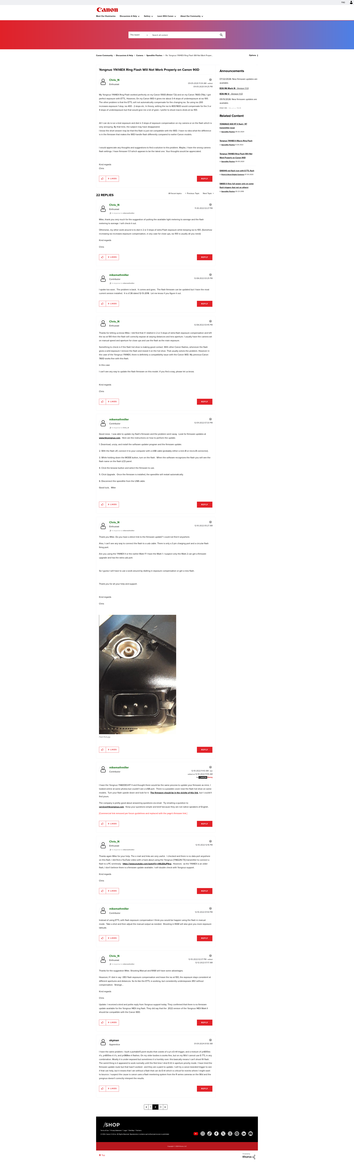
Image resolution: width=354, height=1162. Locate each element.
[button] (215, 558)
